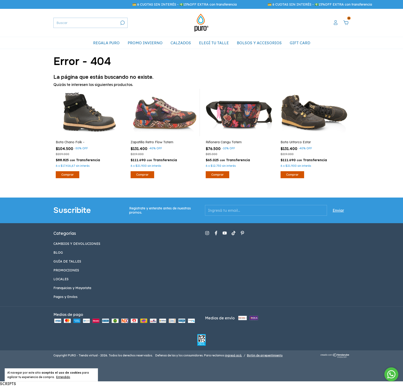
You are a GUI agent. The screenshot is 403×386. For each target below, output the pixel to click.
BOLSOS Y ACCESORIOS (259, 43)
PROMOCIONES (66, 270)
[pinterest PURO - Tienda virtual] (242, 233)
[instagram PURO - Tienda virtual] (207, 233)
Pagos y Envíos (65, 297)
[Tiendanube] (335, 356)
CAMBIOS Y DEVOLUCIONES (76, 244)
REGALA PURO (106, 43)
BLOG (58, 252)
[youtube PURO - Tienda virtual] (224, 233)
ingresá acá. (233, 355)
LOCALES (61, 279)
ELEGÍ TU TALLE (214, 43)
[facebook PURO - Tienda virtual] (216, 233)
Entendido (63, 377)
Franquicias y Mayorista (72, 288)
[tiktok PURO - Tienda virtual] (233, 233)
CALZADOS (180, 43)
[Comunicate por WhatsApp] (391, 374)
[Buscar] (122, 22)
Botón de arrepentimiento (265, 355)
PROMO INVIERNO (145, 43)
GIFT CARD (300, 43)
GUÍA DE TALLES (67, 261)
